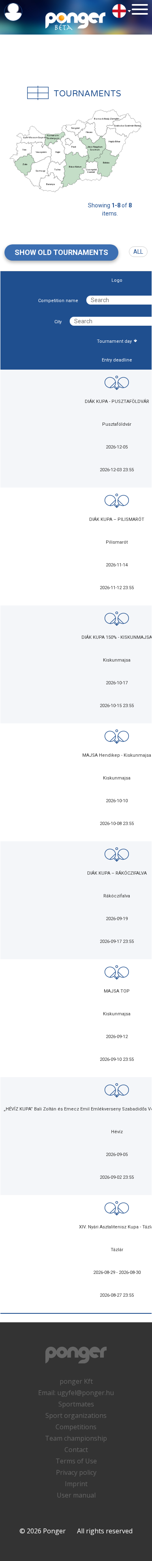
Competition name (58, 300)
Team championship (76, 1438)
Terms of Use (76, 1460)
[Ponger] (76, 20)
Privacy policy (76, 1472)
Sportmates (76, 1404)
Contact (76, 1449)
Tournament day (114, 341)
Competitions (76, 1426)
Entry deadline (117, 360)
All (138, 251)
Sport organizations (76, 1415)
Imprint (76, 1483)
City (58, 321)
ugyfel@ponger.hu (85, 1392)
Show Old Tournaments (61, 252)
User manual (76, 1495)
